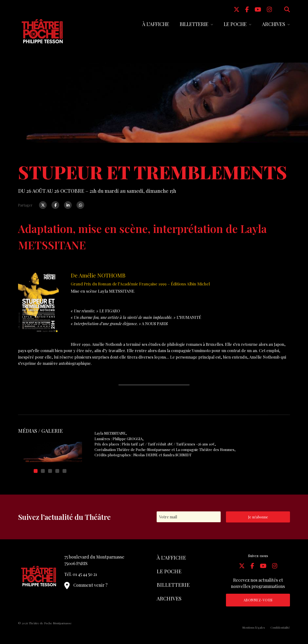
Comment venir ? (90, 585)
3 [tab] (50, 471)
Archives (273, 24)
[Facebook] (247, 9)
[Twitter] (43, 205)
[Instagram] (269, 9)
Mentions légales (253, 627)
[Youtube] (258, 9)
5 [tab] (64, 471)
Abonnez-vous (258, 600)
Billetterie (194, 24)
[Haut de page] (295, 624)
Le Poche (235, 24)
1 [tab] (36, 471)
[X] (236, 9)
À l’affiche (155, 24)
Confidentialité (280, 627)
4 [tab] (57, 471)
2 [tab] (43, 471)
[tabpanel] (50, 452)
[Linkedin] (68, 205)
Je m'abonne (258, 517)
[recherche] (287, 9)
